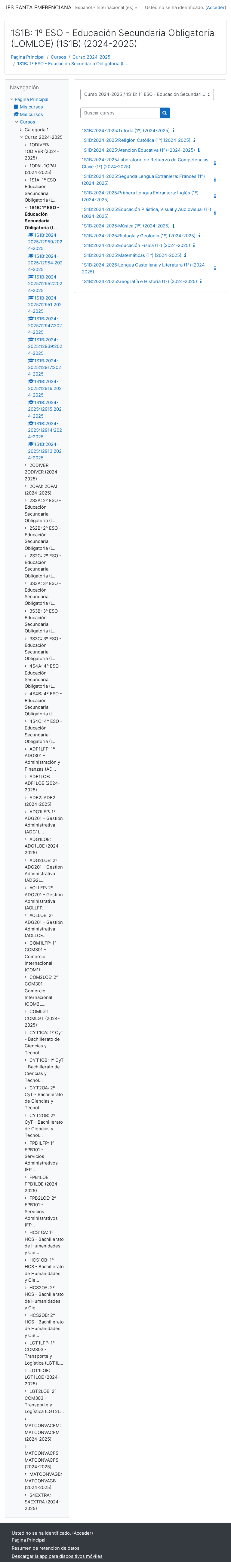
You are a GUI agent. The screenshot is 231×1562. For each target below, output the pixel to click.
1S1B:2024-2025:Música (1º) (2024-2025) (126, 226)
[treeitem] (37, 804)
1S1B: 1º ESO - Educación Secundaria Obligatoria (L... (72, 63)
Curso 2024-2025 (91, 57)
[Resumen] (174, 130)
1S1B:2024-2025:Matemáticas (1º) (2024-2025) (131, 255)
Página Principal (28, 57)
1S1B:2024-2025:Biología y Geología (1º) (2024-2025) (139, 236)
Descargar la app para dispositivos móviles (57, 1556)
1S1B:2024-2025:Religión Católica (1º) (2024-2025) (136, 140)
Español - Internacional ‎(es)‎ (104, 7)
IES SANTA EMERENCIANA (39, 7)
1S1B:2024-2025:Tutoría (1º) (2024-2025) (126, 130)
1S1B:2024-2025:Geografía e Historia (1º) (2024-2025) (139, 281)
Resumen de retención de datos (45, 1548)
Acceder (216, 7)
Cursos (58, 57)
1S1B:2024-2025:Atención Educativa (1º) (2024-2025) (138, 150)
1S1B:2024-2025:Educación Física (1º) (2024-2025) (136, 245)
